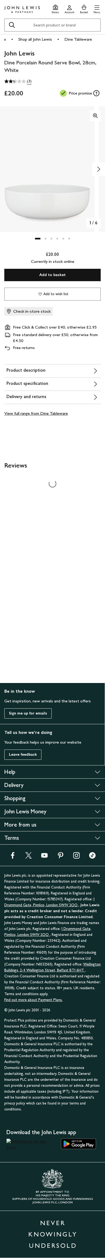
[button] (96, 8)
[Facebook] (12, 857)
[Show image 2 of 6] (98, 169)
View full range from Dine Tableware (36, 413)
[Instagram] (76, 857)
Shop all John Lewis (35, 39)
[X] (28, 857)
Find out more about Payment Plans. (33, 1000)
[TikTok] (92, 857)
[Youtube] (44, 857)
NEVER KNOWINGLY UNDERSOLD (52, 1234)
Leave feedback (23, 754)
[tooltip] (96, 93)
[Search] (11, 25)
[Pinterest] (60, 857)
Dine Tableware (78, 39)
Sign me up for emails (28, 713)
